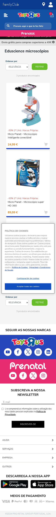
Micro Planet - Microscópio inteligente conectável (22, 135)
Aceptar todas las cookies (28, 286)
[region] (28, 258)
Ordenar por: (11, 61)
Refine (39, 66)
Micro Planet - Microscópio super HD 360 (26, 203)
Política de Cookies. (20, 267)
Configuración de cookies (28, 278)
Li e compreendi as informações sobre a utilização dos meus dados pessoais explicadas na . (28, 411)
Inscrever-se (28, 424)
